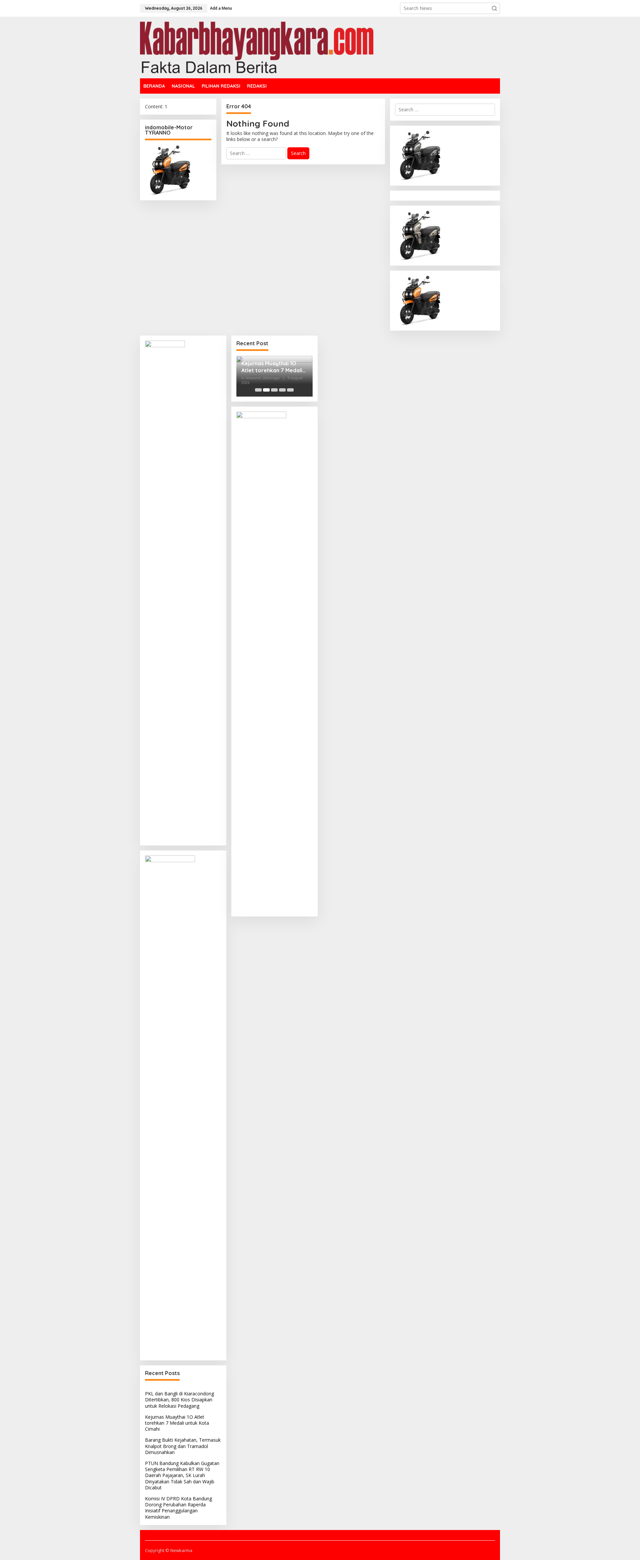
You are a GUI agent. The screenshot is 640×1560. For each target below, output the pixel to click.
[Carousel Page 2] (266, 390)
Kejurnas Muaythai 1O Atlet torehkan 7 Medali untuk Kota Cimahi (177, 1423)
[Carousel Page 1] (258, 390)
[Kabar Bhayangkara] (256, 47)
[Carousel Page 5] (290, 390)
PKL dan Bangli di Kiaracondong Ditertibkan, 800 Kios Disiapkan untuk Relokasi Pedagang (179, 1399)
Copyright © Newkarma (168, 1550)
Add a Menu (221, 8)
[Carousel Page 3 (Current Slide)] (274, 390)
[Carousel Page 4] (282, 390)
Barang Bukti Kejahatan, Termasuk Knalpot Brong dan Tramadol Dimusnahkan (183, 1446)
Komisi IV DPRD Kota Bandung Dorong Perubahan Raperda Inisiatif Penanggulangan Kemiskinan (178, 1507)
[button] (494, 8)
